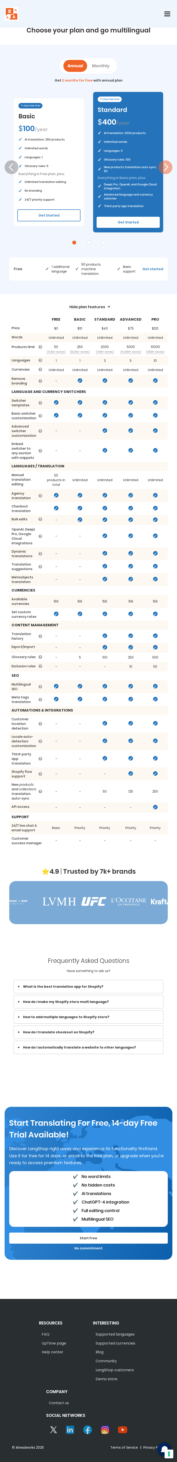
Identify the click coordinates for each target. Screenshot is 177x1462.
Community (106, 1361)
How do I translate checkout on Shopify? (58, 1032)
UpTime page (54, 1343)
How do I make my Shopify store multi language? (66, 1001)
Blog (99, 1352)
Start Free (88, 1238)
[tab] (88, 986)
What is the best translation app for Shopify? (63, 986)
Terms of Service (124, 1447)
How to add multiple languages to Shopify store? (66, 1017)
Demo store (106, 1379)
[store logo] (11, 14)
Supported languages (115, 1334)
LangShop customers (115, 1370)
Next (165, 167)
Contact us (59, 1403)
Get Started (48, 215)
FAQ (45, 1334)
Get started (152, 269)
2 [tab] (89, 242)
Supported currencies (115, 1343)
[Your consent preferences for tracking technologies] (169, 1454)
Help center (52, 1352)
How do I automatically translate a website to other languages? (79, 1047)
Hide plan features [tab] (87, 307)
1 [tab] (74, 242)
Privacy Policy (154, 1447)
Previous (11, 167)
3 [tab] (104, 242)
